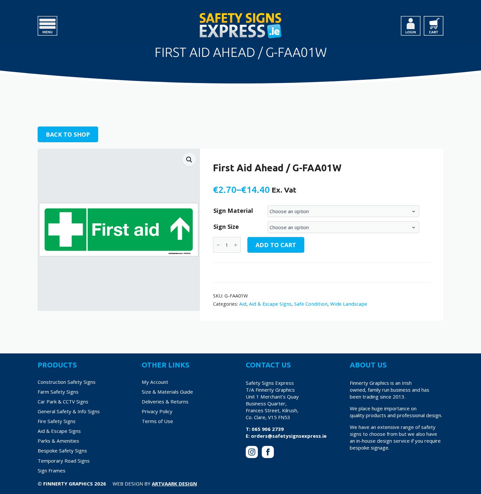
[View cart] (433, 26)
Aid (242, 304)
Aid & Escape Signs (270, 304)
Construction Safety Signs (67, 382)
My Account (155, 382)
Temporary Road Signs (64, 460)
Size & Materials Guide (167, 391)
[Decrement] (218, 245)
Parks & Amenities (58, 440)
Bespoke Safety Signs (62, 450)
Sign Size (226, 227)
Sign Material (233, 210)
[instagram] (252, 452)
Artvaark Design (174, 483)
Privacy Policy (157, 411)
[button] (189, 159)
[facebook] (268, 452)
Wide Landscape (348, 304)
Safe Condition (311, 304)
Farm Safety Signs (58, 391)
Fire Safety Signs (57, 421)
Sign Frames (51, 470)
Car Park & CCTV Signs (63, 401)
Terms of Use (157, 421)
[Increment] (235, 245)
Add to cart (276, 245)
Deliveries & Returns (165, 401)
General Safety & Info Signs (69, 411)
